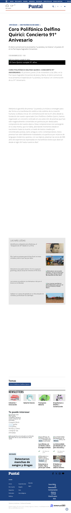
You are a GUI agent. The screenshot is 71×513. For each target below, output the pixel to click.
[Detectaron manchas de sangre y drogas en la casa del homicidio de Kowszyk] (22, 445)
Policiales (39, 1)
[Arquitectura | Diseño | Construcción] (59, 397)
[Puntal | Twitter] (61, 7)
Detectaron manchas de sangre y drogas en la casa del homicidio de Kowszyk (22, 466)
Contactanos (52, 490)
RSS (54, 499)
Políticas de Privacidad (26, 503)
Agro (29, 486)
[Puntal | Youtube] (64, 7)
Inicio (12, 1)
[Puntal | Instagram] (60, 473)
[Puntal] (14, 475)
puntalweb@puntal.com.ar (17, 508)
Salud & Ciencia (29, 403)
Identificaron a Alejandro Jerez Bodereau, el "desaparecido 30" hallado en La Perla (23, 245)
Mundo (30, 483)
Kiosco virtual (53, 493)
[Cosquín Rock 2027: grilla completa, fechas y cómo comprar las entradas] (15, 420)
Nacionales (56, 461)
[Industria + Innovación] (15, 397)
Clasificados (52, 496)
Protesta (56, 440)
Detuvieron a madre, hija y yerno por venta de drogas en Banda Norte (44, 467)
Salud (40, 440)
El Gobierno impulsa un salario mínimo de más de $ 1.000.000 (58, 467)
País (20, 490)
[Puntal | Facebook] (53, 473)
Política (11, 496)
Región (25, 1)
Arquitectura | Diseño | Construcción (58, 405)
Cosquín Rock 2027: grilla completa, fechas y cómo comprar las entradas (14, 427)
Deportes (32, 1)
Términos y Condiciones (14, 503)
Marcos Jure (46, 451)
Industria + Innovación (13, 404)
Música (11, 425)
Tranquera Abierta (42, 404)
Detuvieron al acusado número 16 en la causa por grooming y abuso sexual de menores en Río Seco (25, 269)
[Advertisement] (52, 93)
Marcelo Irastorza (60, 451)
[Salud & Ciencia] (29, 397)
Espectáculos (48, 1)
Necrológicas (22, 493)
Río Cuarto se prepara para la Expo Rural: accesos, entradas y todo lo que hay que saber (25, 257)
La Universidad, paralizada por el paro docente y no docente (59, 446)
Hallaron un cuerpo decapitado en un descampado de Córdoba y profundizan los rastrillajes (27, 294)
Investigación (12, 454)
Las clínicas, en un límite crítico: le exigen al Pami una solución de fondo (44, 447)
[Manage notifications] (67, 509)
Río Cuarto (18, 1)
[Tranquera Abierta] (44, 397)
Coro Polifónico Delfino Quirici (20, 384)
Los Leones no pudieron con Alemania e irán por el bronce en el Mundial (26, 282)
